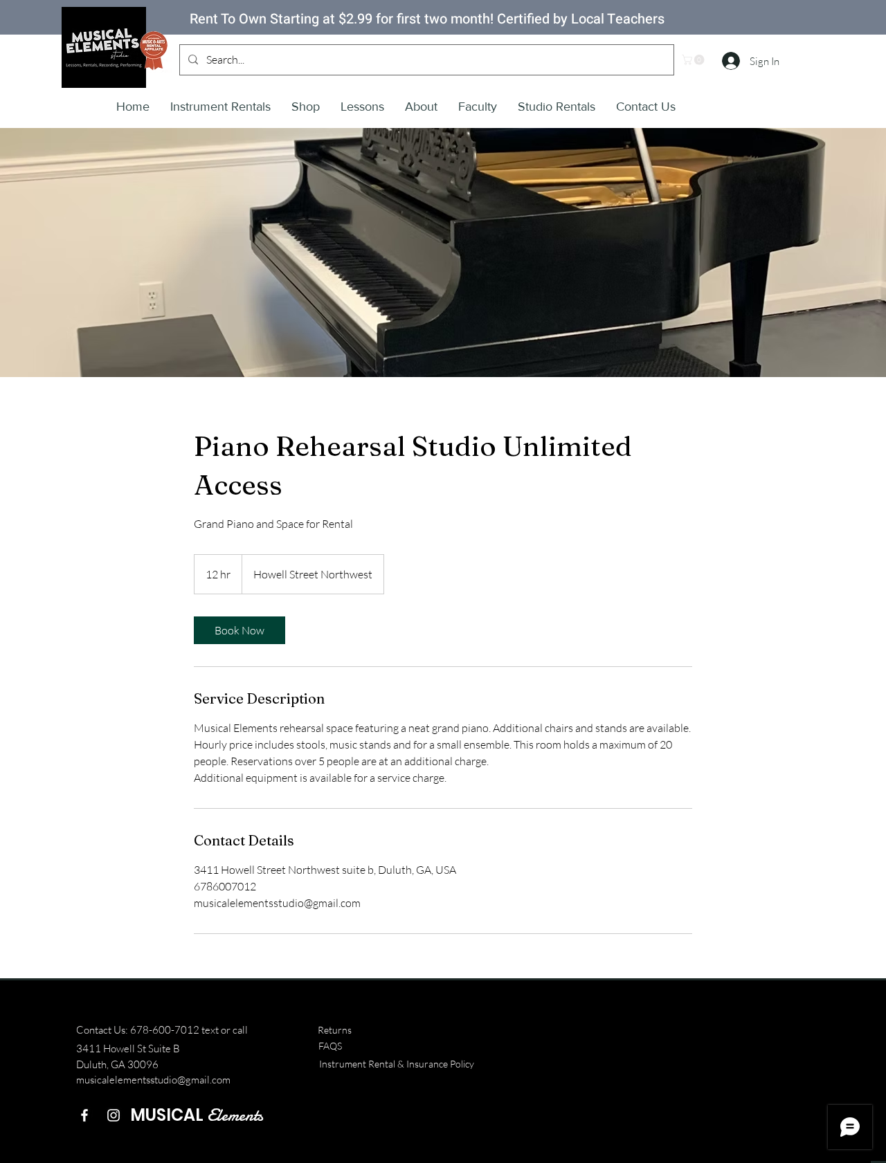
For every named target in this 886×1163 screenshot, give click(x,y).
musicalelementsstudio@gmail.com (153, 1079)
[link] (239, 630)
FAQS (330, 1046)
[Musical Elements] (113, 1115)
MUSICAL (196, 1115)
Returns (335, 1030)
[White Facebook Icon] (84, 1115)
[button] (694, 60)
